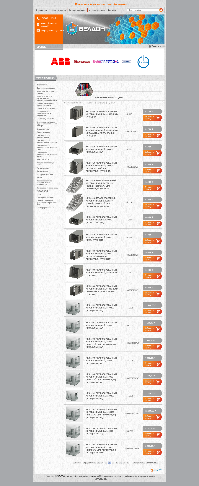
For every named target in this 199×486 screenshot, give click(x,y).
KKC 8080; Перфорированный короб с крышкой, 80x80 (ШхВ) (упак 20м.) (102, 272)
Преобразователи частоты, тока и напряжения (44, 183)
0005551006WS (132, 343)
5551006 (129, 325)
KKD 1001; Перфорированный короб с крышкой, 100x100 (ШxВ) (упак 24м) (101, 308)
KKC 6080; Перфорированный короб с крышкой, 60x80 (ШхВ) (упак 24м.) (102, 114)
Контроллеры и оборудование (43, 136)
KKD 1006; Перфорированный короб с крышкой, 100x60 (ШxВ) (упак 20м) (101, 325)
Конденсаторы (43, 129)
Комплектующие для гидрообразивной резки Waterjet (47, 124)
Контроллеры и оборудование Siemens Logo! (47, 147)
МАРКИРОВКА (43, 160)
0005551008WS (132, 378)
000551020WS (131, 290)
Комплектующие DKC (46, 119)
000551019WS (131, 255)
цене (110, 103)
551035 (128, 149)
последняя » (152, 462)
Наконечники (42, 171)
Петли (39, 178)
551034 (128, 220)
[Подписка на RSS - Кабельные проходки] (156, 470)
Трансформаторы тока (46, 208)
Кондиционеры (43, 132)
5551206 (129, 431)
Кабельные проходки (46, 109)
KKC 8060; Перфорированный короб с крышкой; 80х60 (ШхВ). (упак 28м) (101, 237)
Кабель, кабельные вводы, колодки (45, 104)
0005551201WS (132, 413)
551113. (128, 202)
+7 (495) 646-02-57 (49, 18)
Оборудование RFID (45, 174)
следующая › (138, 462)
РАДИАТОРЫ (42, 191)
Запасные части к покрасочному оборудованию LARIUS (47, 98)
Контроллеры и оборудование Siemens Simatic (47, 154)
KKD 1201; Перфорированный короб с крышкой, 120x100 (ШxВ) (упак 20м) (101, 396)
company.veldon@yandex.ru (53, 30)
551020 (128, 273)
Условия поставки (97, 10)
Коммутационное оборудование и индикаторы (44, 114)
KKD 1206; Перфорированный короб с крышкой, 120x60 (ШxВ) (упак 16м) (101, 431)
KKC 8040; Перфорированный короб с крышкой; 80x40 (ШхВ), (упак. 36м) (101, 220)
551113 (128, 184)
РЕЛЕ (39, 194)
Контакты (112, 10)
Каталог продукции (77, 10)
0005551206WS (132, 449)
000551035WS (131, 167)
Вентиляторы (42, 85)
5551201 (129, 396)
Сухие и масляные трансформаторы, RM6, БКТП (47, 203)
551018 (128, 114)
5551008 (129, 361)
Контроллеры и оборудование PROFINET (48, 141)
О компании (41, 10)
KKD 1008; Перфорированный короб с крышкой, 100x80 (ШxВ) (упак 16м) (101, 360)
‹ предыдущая (89, 462)
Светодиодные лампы (46, 198)
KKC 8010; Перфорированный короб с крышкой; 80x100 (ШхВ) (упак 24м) (101, 149)
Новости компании (58, 10)
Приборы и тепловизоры (47, 188)
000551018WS (131, 132)
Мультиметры (43, 168)
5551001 (129, 308)
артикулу (101, 103)
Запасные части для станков (45, 92)
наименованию (85, 103)
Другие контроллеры (46, 88)
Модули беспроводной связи (47, 164)
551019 (128, 237)
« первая (77, 462)
